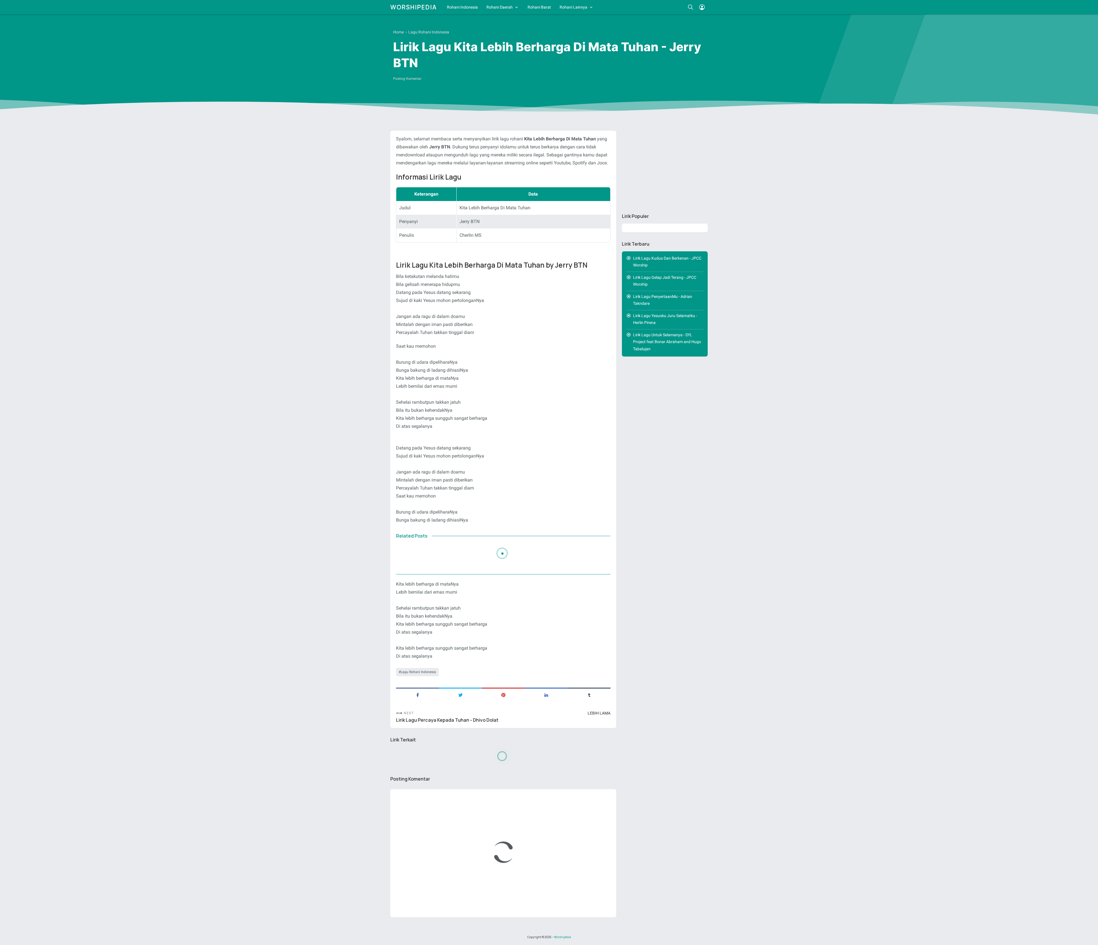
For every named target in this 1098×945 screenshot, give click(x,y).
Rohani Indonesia (462, 7)
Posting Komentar (407, 79)
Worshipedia (413, 7)
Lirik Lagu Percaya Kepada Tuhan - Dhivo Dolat (447, 720)
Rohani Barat (539, 7)
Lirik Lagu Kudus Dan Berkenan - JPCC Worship (667, 262)
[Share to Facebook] (417, 694)
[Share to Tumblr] (589, 694)
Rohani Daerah (499, 7)
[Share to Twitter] (460, 694)
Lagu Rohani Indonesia (418, 672)
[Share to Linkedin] (546, 694)
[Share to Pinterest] (503, 694)
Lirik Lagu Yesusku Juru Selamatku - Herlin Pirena (665, 319)
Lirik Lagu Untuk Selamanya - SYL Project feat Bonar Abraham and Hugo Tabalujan (667, 342)
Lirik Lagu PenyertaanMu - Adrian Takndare (662, 300)
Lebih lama (599, 713)
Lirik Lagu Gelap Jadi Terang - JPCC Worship (664, 281)
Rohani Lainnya (573, 7)
